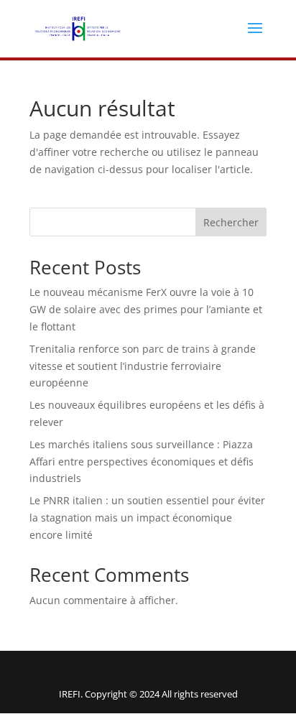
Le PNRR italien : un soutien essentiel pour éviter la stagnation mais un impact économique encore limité (147, 517)
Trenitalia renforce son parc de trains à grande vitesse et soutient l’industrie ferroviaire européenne (142, 366)
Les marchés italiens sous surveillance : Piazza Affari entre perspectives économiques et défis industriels (141, 461)
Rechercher (231, 222)
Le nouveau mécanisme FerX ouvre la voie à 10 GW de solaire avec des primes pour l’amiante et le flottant (145, 309)
